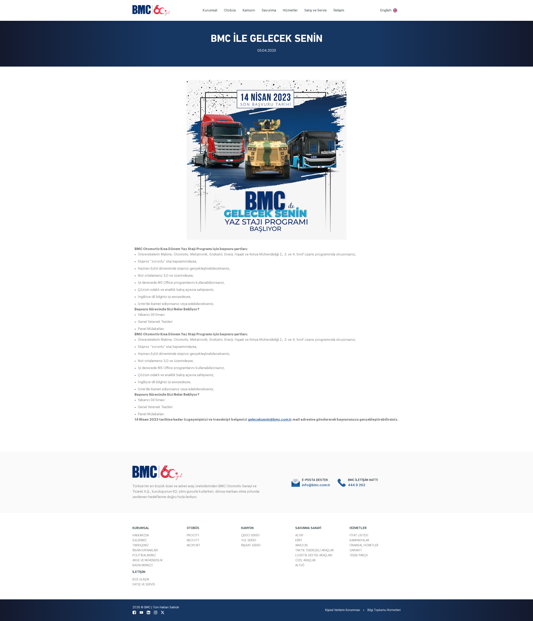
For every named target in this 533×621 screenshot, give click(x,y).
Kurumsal (210, 10)
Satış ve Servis (315, 10)
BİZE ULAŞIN (140, 579)
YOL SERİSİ (248, 540)
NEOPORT (193, 545)
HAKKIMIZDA (140, 535)
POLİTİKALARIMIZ (144, 555)
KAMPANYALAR (359, 540)
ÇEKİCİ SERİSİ (250, 535)
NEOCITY (193, 540)
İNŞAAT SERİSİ (250, 545)
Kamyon (249, 10)
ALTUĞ (299, 565)
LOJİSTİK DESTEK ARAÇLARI (313, 555)
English (385, 10)
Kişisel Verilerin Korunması (342, 610)
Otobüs (230, 10)
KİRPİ (298, 540)
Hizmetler (290, 10)
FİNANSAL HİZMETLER (364, 545)
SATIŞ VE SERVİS (143, 584)
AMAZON (301, 545)
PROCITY (193, 535)
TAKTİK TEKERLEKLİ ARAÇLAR (314, 550)
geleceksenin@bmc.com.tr (270, 419)
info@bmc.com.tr (316, 485)
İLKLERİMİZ (139, 540)
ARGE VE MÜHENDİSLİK (147, 560)
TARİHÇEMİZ (140, 545)
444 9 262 (356, 485)
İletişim (338, 10)
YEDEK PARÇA (359, 555)
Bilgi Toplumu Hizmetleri (384, 610)
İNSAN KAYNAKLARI (145, 550)
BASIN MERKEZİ (142, 565)
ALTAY (299, 535)
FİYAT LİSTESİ (359, 535)
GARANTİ (356, 550)
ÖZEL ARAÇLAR (305, 560)
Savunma (269, 10)
